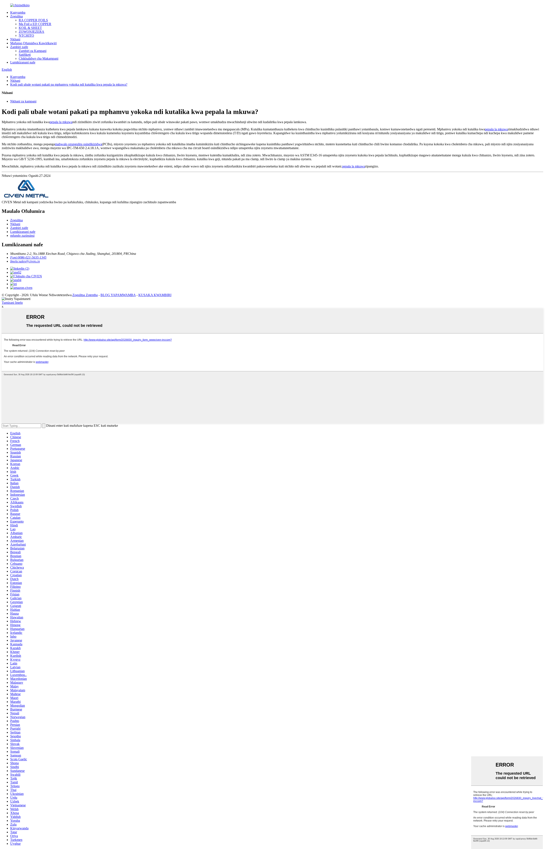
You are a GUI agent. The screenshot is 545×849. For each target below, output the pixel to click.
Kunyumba (17, 12)
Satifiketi (25, 54)
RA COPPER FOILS (33, 20)
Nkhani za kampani (23, 101)
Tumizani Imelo (12, 302)
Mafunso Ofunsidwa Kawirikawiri (33, 43)
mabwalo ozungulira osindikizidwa (78, 144)
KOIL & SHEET (30, 28)
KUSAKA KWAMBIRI (154, 295)
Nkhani (15, 39)
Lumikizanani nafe (22, 62)
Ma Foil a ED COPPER (35, 24)
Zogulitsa (16, 16)
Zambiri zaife (19, 47)
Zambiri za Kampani (32, 51)
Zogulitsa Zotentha (85, 295)
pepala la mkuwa (61, 122)
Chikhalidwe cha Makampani (38, 58)
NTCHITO (26, 35)
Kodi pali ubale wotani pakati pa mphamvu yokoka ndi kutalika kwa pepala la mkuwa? (68, 84)
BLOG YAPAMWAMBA (118, 295)
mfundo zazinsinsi (22, 235)
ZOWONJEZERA (31, 31)
